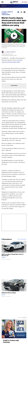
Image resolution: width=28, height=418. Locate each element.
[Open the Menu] (2, 2)
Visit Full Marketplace (21, 239)
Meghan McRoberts (11, 52)
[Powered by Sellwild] (24, 317)
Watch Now (24, 2)
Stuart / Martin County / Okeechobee (7, 13)
